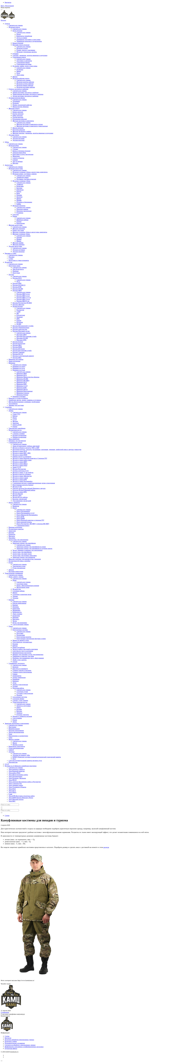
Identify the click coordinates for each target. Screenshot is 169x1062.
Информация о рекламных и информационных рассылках (24, 1047)
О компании (5, 1012)
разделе (106, 847)
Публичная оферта (11, 1048)
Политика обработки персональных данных (19, 1039)
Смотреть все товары (16, 25)
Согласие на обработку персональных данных (20, 1045)
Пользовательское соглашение (15, 1043)
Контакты (8, 2)
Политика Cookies (11, 1041)
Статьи (7, 1036)
